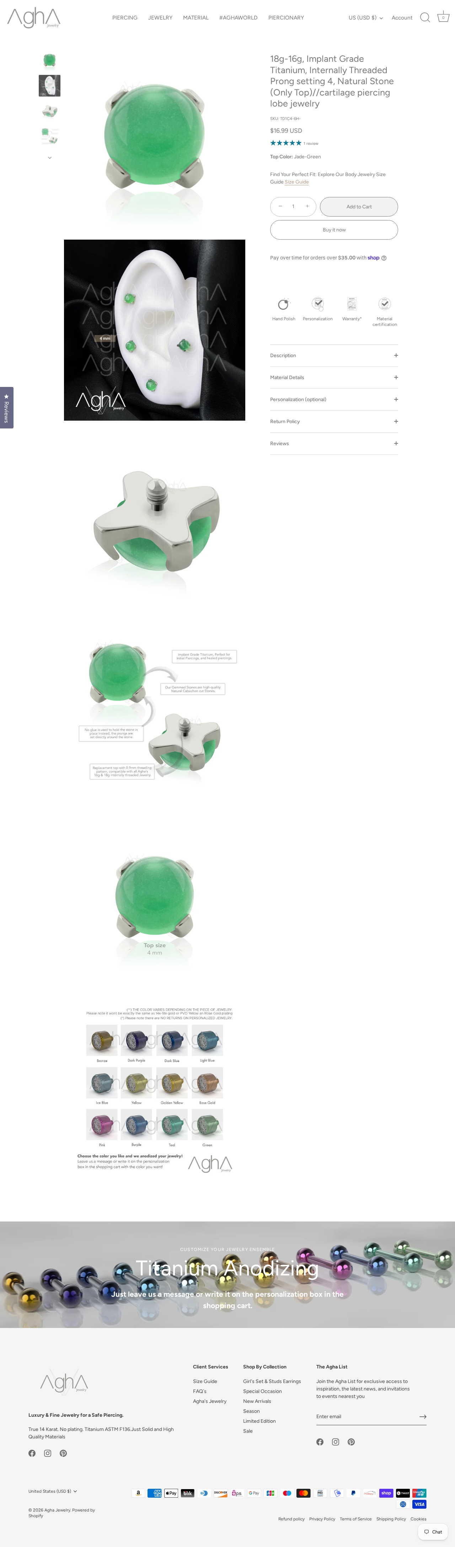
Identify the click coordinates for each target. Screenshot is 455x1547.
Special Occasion (262, 1391)
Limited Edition (259, 1421)
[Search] (425, 18)
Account (402, 17)
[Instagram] (47, 1453)
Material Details (287, 378)
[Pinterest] (63, 1453)
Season (251, 1411)
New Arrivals (257, 1401)
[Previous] (50, 43)
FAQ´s (200, 1391)
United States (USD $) (49, 1491)
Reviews (279, 444)
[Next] (50, 157)
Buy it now (334, 230)
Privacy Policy (322, 1518)
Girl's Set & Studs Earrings (272, 1381)
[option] (49, 61)
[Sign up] (423, 1416)
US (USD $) (362, 17)
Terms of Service (356, 1518)
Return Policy (285, 422)
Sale (248, 1431)
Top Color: (281, 157)
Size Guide (297, 182)
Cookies (419, 1518)
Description (283, 355)
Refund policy (291, 1518)
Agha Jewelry (57, 1510)
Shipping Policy (391, 1518)
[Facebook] (32, 1453)
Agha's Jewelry (209, 1401)
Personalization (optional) (298, 400)
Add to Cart (359, 206)
